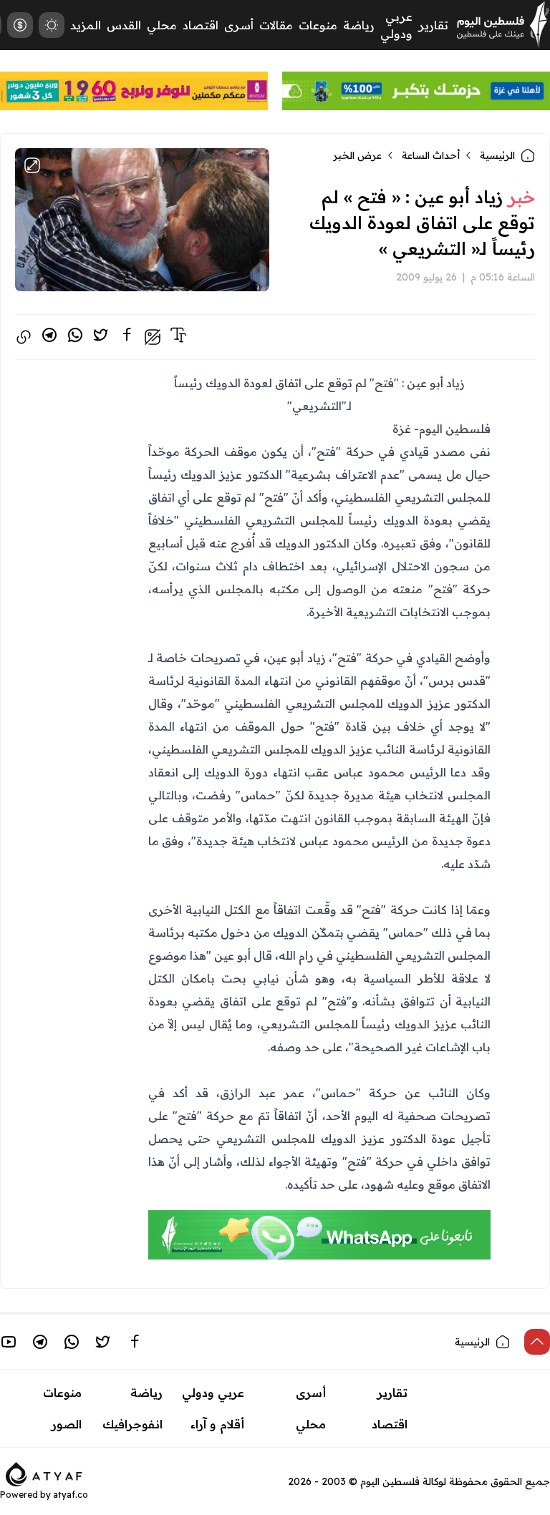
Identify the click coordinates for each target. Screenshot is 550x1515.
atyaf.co (70, 1494)
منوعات (318, 25)
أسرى (239, 25)
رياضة (359, 25)
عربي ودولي (213, 1392)
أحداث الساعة (431, 155)
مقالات (276, 25)
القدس (124, 25)
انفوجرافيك (132, 1424)
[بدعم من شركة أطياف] (44, 1473)
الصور (67, 1424)
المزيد (85, 25)
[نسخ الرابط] (23, 337)
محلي (162, 25)
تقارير (433, 25)
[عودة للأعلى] (537, 1342)
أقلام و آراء (217, 1424)
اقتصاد (200, 25)
